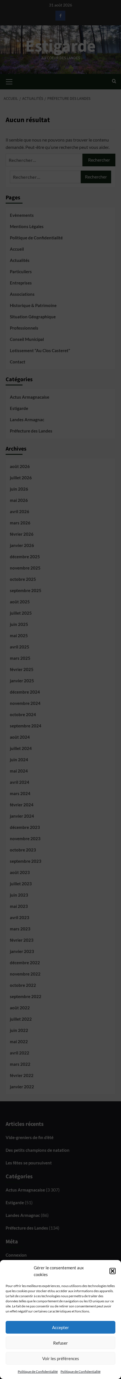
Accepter (60, 1327)
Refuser (60, 1342)
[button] (112, 1271)
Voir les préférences (60, 1358)
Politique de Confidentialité (38, 1371)
